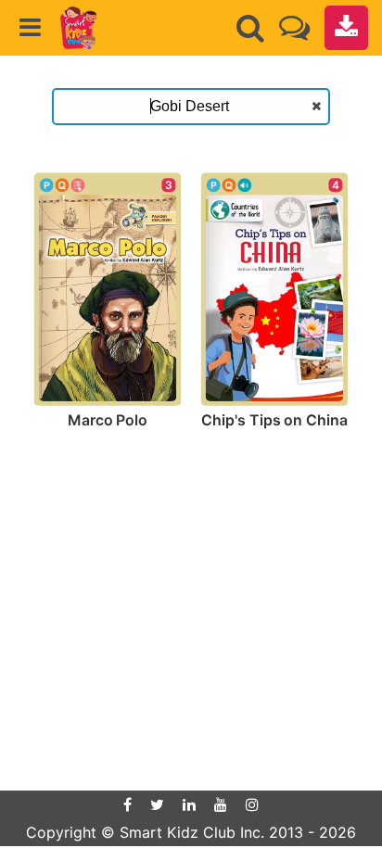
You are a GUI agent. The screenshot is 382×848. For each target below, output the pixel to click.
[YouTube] (221, 804)
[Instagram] (252, 804)
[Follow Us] (294, 27)
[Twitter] (157, 804)
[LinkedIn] (189, 804)
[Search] (250, 28)
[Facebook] (127, 804)
